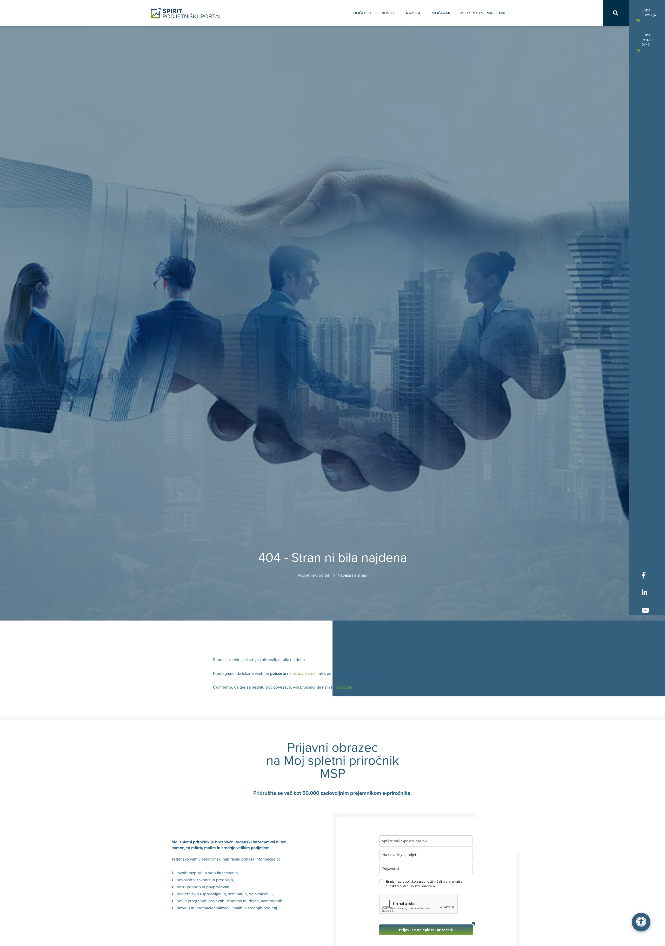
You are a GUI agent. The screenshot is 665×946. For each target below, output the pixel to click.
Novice (388, 13)
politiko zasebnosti (419, 881)
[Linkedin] (645, 592)
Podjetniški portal (314, 575)
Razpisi (413, 13)
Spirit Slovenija (647, 12)
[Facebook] (645, 575)
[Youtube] (645, 610)
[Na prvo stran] (186, 13)
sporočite (344, 687)
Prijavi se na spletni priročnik (426, 929)
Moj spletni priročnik (482, 13)
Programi (440, 13)
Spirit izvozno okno (647, 39)
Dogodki (362, 13)
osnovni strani (305, 673)
